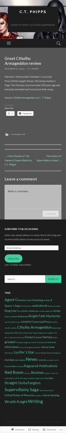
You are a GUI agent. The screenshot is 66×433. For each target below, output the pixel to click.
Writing (35, 401)
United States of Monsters (20, 395)
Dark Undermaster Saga (27, 333)
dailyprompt (56, 328)
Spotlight (49, 378)
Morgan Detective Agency (50, 353)
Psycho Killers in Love (14, 366)
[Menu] (8, 43)
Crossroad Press (41, 321)
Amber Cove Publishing (30, 300)
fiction (55, 337)
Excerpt (38, 337)
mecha (37, 353)
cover (18, 322)
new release (20, 360)
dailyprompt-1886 (11, 333)
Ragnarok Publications (40, 366)
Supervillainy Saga (22, 389)
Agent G (11, 299)
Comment (51, 213)
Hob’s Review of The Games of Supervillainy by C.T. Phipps (18, 160)
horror (34, 342)
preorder (50, 360)
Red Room (14, 372)
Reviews (37, 372)
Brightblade (23, 316)
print (57, 360)
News (31, 359)
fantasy (47, 337)
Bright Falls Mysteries (44, 316)
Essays (29, 337)
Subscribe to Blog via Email (22, 229)
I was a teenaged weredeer (29, 347)
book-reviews (40, 311)
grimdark (10, 342)
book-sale (49, 311)
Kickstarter (9, 353)
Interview (52, 342)
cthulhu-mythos (11, 328)
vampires (39, 396)
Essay (22, 337)
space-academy (29, 378)
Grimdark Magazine (23, 342)
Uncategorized (18, 134)
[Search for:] (33, 279)
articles (47, 300)
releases (27, 373)
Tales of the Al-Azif (46, 390)
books (57, 310)
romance (47, 373)
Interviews (12, 347)
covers (26, 322)
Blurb (19, 311)
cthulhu (54, 322)
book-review (28, 311)
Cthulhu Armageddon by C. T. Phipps (32, 97)
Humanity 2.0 (42, 342)
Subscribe (13, 258)
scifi (21, 378)
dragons (51, 333)
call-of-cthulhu (10, 322)
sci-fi (17, 378)
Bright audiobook (11, 317)
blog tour (11, 310)
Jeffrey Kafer (48, 347)
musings (9, 359)
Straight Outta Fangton (22, 383)
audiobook (39, 305)
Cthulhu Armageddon (34, 327)
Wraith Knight (16, 401)
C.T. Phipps (33, 12)
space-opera (40, 378)
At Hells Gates (26, 306)
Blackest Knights (54, 306)
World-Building (51, 395)
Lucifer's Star (24, 352)
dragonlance (42, 333)
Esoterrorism (15, 337)
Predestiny (42, 360)
